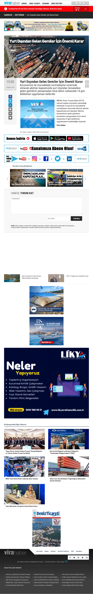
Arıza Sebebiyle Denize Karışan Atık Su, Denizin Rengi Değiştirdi (72, 580)
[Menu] (73, 3)
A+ (87, 82)
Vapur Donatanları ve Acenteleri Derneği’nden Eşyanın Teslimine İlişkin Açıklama (43, 585)
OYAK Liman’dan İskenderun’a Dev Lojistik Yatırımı (73, 577)
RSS (72, 551)
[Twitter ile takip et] (74, 557)
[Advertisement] (46, 254)
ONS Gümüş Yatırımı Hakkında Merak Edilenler (26, 9)
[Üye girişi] (82, 557)
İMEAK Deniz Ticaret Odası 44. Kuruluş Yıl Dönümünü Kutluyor (17, 583)
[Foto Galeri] (80, 3)
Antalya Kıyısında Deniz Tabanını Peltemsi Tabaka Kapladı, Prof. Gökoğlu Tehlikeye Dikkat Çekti (17, 577)
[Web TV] (76, 3)
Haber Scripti (60, 562)
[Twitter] (10, 101)
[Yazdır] (10, 113)
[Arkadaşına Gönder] (10, 109)
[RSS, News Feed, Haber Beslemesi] (78, 557)
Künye (47, 551)
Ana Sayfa (39, 551)
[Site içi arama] (87, 3)
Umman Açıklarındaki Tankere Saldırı (72, 585)
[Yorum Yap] (10, 117)
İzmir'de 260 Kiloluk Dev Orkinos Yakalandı (46, 580)
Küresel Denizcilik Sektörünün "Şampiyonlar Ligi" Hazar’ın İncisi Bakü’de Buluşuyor (16, 585)
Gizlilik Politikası (63, 551)
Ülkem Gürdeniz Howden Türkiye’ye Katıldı (46, 582)
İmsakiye (79, 551)
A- (87, 86)
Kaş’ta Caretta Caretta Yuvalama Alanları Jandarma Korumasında (45, 577)
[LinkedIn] (10, 105)
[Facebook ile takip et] (70, 557)
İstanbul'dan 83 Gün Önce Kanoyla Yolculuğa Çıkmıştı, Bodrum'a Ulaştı (43, 575)
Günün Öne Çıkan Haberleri (12, 568)
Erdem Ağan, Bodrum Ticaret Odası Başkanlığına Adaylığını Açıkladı (71, 583)
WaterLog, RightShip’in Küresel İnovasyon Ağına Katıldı (17, 575)
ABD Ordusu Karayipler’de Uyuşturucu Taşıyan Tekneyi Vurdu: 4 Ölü (16, 580)
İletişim (53, 551)
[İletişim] (83, 3)
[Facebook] (10, 96)
